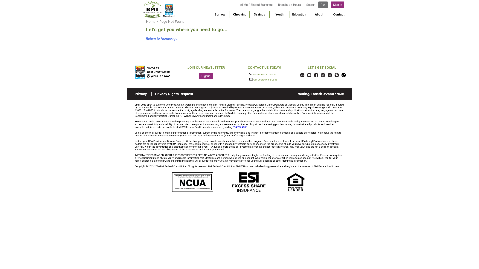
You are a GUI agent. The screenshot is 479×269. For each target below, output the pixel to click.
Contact (338, 14)
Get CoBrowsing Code (265, 79)
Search (310, 5)
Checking (239, 14)
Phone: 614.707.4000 (264, 74)
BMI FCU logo (159, 9)
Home (150, 22)
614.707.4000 (240, 127)
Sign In (337, 5)
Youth (279, 14)
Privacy (141, 94)
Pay (323, 5)
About (319, 14)
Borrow (220, 14)
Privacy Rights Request (174, 94)
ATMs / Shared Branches (256, 5)
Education (299, 14)
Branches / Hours (289, 5)
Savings (259, 14)
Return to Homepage (161, 39)
